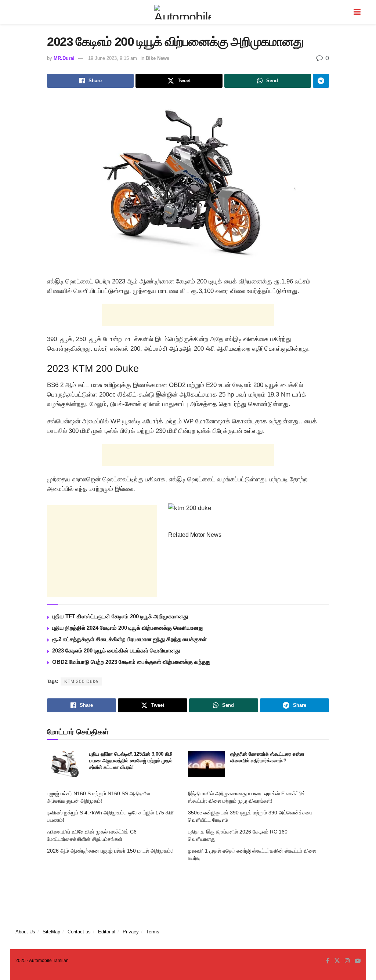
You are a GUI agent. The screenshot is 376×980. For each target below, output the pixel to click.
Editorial (106, 931)
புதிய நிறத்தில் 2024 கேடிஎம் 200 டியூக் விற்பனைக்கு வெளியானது (127, 628)
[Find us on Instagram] (347, 961)
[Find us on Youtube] (358, 961)
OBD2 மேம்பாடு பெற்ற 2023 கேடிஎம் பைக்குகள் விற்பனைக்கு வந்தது (131, 662)
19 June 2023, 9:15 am (112, 58)
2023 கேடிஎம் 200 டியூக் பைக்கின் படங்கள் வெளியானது (116, 650)
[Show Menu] (357, 12)
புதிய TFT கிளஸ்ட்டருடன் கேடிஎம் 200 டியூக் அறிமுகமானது (120, 616)
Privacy (131, 931)
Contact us (79, 931)
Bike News (157, 58)
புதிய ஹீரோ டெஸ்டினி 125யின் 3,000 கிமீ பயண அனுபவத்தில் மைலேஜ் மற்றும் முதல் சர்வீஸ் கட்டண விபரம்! (131, 760)
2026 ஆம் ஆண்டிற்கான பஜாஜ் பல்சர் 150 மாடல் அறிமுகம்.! (110, 851)
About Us (25, 931)
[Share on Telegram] (321, 81)
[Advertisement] (188, 315)
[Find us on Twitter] (337, 961)
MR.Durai (64, 58)
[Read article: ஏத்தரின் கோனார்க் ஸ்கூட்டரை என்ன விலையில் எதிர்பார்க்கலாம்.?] (206, 764)
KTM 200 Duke (81, 681)
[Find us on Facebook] (327, 961)
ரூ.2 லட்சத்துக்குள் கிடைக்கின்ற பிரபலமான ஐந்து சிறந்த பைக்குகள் (129, 639)
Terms (152, 931)
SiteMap (51, 931)
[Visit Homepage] (182, 12)
